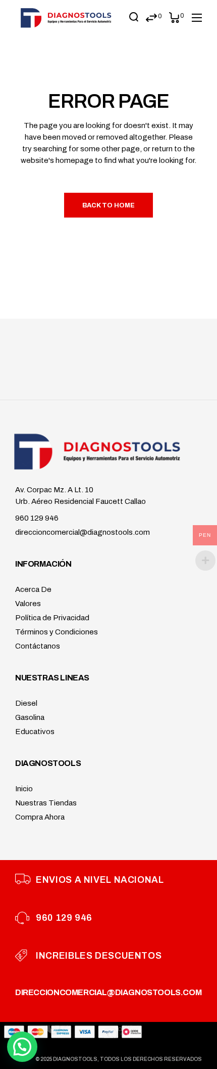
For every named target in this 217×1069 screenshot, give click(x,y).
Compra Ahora (40, 817)
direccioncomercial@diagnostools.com (82, 532)
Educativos (35, 732)
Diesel (26, 703)
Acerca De (33, 589)
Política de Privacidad (52, 618)
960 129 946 (37, 518)
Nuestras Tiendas (46, 803)
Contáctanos (37, 646)
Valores (28, 604)
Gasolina (29, 717)
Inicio (24, 789)
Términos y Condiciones (56, 632)
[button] (22, 1047)
